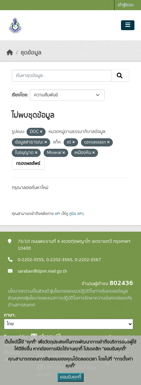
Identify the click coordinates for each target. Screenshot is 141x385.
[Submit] (120, 76)
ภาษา (9, 315)
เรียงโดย (19, 95)
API (57, 214)
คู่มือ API (76, 214)
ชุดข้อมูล (31, 52)
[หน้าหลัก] (10, 52)
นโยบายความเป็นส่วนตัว (29, 291)
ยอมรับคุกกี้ (70, 377)
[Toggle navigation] (127, 25)
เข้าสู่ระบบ (126, 5)
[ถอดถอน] (41, 132)
